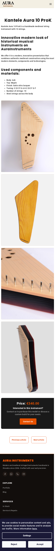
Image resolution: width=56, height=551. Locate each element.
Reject (14, 544)
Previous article (19, 440)
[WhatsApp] (11, 474)
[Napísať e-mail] (23, 474)
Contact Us (28, 421)
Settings (27, 535)
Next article (39, 440)
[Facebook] (5, 474)
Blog (4, 492)
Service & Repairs (10, 510)
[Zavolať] (17, 474)
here (34, 528)
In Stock (6, 506)
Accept (40, 544)
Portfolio (6, 488)
